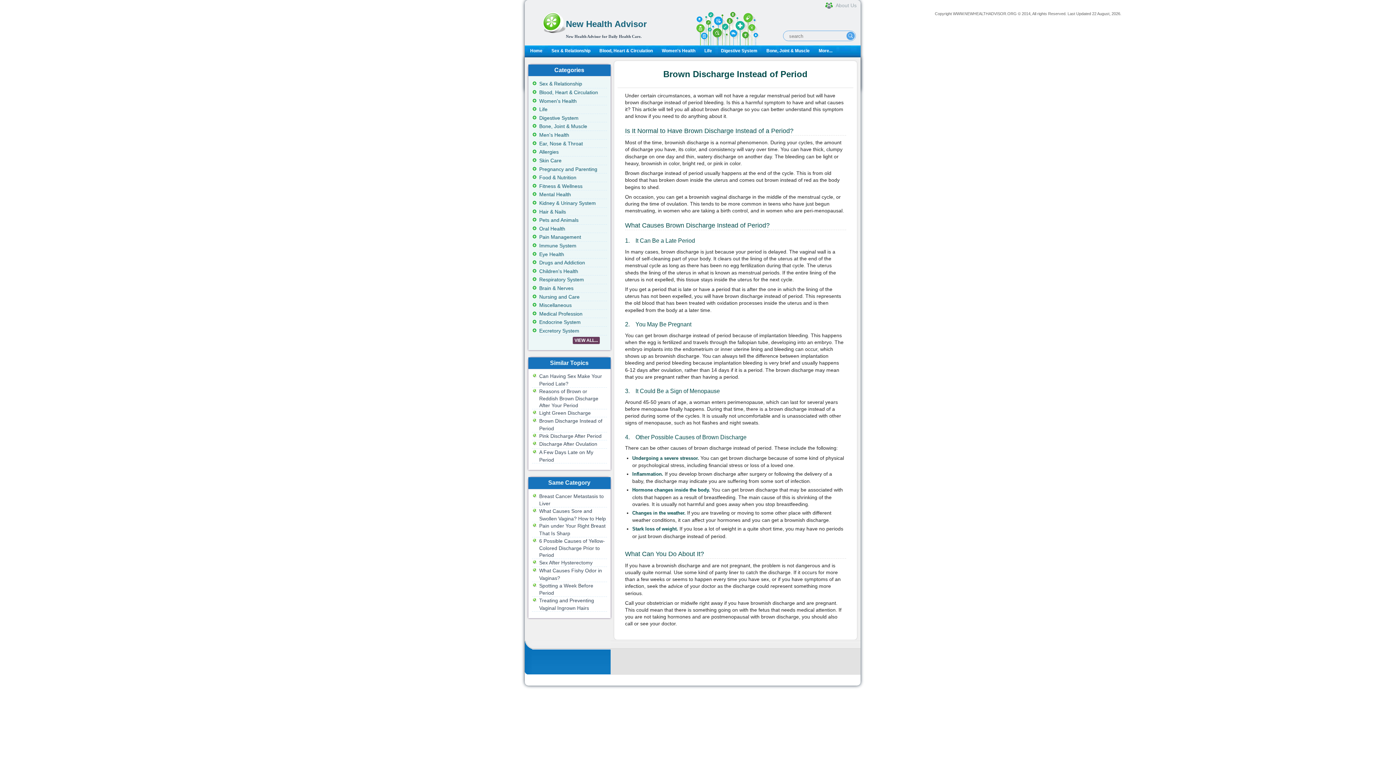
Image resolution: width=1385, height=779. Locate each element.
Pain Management (560, 237)
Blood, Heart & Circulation (626, 50)
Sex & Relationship (570, 50)
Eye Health (551, 254)
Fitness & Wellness (560, 186)
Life (708, 50)
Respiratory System (561, 279)
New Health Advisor (606, 24)
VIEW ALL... (586, 340)
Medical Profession (560, 314)
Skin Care (550, 160)
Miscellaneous (555, 305)
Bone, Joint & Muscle (788, 50)
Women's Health (678, 50)
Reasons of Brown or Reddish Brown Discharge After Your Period (568, 398)
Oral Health (552, 229)
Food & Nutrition (557, 177)
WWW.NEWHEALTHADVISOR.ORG (985, 14)
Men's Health (554, 135)
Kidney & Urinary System (567, 203)
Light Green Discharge (565, 413)
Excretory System (559, 331)
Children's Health (558, 271)
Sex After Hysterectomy (566, 562)
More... (825, 50)
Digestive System (739, 50)
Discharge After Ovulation (568, 444)
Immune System (557, 245)
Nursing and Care (559, 297)
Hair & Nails (552, 212)
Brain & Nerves (556, 288)
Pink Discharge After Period (570, 436)
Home (536, 50)
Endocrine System (560, 322)
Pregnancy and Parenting (568, 169)
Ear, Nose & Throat (561, 143)
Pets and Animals (559, 220)
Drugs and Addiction (562, 262)
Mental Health (555, 194)
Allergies (549, 152)
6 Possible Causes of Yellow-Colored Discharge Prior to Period (572, 548)
